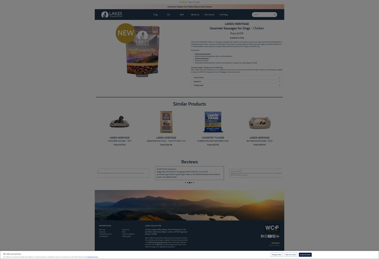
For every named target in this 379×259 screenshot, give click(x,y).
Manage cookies (277, 254)
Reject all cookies (291, 254)
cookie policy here (92, 257)
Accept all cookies (305, 254)
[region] (189, 255)
